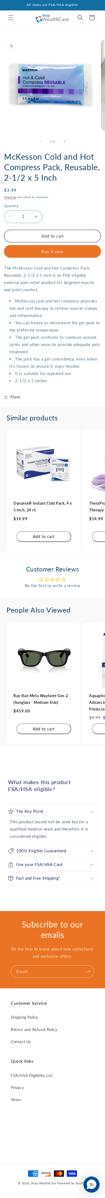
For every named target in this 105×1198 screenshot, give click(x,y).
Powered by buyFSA (72, 1183)
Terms (16, 1099)
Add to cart (44, 536)
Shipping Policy (24, 1017)
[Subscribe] (88, 971)
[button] (11, 18)
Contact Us (21, 1041)
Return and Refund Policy (34, 1029)
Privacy (17, 1087)
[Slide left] (41, 141)
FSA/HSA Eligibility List (31, 1075)
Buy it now (52, 251)
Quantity (11, 206)
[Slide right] (64, 141)
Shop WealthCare (43, 1183)
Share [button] (15, 397)
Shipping (10, 197)
